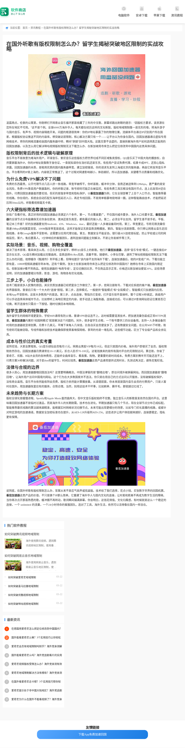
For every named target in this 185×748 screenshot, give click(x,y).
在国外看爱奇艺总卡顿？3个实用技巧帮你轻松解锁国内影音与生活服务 (36, 681)
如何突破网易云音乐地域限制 (23, 555)
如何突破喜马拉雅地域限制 (23, 586)
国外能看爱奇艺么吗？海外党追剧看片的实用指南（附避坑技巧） (36, 655)
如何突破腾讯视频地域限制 (22, 534)
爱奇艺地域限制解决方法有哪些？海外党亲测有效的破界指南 (36, 673)
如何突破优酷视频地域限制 (23, 595)
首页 (25, 27)
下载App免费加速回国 (92, 734)
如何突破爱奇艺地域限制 (22, 577)
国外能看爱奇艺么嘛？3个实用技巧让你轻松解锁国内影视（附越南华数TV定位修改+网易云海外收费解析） (36, 637)
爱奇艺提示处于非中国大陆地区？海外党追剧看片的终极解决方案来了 (36, 690)
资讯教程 (177, 15)
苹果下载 (159, 15)
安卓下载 (141, 15)
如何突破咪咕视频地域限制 (23, 604)
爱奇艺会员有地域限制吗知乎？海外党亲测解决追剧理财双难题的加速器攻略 (36, 646)
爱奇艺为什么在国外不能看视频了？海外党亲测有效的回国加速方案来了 (36, 699)
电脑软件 (124, 15)
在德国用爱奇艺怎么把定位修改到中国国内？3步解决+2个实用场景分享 (36, 628)
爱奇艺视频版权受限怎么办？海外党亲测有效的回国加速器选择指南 (36, 664)
